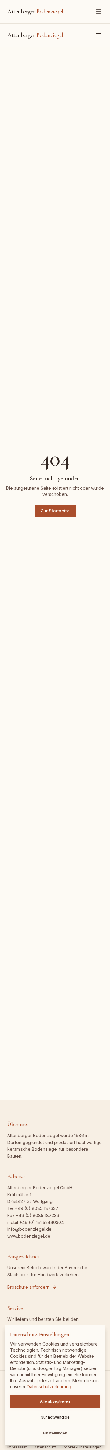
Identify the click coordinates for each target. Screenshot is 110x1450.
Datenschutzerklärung (49, 1386)
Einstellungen (55, 1433)
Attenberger (35, 11)
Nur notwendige (55, 1417)
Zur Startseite (55, 510)
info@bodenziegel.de (29, 1229)
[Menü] (98, 11)
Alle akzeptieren (55, 1401)
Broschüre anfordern (28, 1287)
